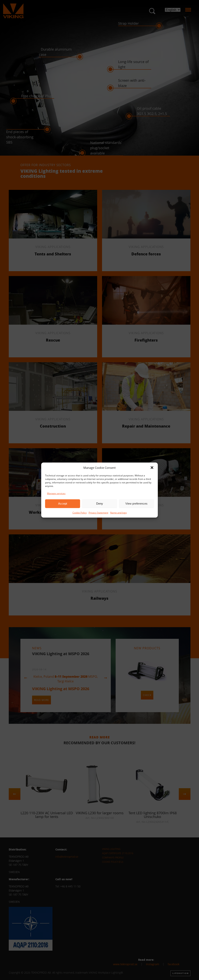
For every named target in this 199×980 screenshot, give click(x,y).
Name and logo (118, 512)
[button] (152, 468)
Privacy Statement (98, 512)
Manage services (56, 493)
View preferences (136, 503)
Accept (62, 503)
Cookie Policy (79, 512)
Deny (99, 503)
